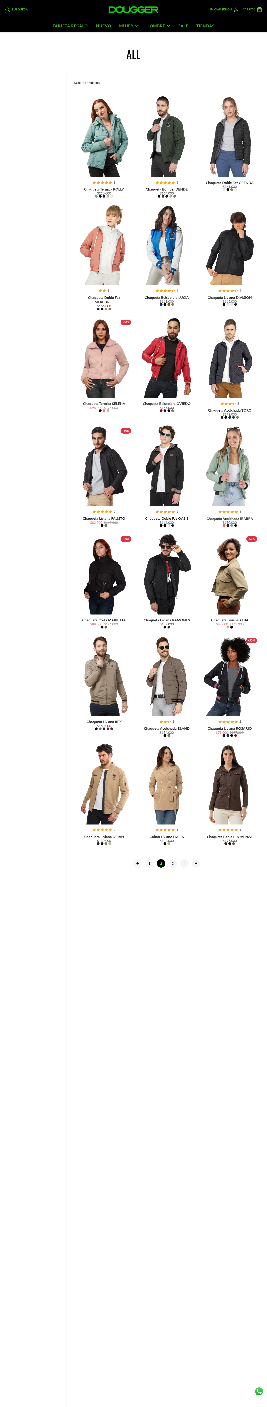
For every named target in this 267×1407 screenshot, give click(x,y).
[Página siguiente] (196, 863)
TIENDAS (205, 25)
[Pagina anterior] (138, 863)
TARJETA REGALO (70, 25)
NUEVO (103, 25)
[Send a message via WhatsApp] (259, 1391)
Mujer (126, 25)
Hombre (155, 25)
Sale (183, 25)
